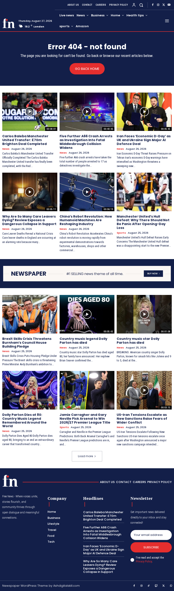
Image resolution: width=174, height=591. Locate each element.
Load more (85, 456)
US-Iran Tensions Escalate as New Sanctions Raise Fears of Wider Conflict (142, 418)
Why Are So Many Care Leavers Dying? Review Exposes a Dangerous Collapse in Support (29, 220)
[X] (163, 5)
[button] (141, 5)
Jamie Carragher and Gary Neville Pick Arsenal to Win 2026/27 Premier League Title (85, 418)
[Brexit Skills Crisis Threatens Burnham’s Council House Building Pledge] (29, 314)
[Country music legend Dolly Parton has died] (87, 314)
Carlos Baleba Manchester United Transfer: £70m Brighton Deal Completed (25, 140)
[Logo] (8, 23)
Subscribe (151, 547)
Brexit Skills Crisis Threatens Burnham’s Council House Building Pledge (26, 342)
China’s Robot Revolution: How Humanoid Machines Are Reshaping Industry (86, 220)
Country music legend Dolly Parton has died (83, 340)
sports (121, 232)
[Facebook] (152, 5)
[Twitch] (156, 586)
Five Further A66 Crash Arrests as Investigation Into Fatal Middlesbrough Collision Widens (86, 142)
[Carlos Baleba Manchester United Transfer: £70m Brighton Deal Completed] (29, 112)
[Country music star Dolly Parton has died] (144, 314)
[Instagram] (158, 5)
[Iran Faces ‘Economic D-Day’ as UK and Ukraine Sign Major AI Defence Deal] (144, 112)
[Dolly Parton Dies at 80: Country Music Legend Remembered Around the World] (29, 390)
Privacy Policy (144, 561)
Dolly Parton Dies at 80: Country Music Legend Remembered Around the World (24, 420)
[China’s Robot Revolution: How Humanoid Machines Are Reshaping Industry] (87, 192)
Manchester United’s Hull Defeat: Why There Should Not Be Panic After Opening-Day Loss (143, 222)
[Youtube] (169, 5)
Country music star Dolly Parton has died (138, 340)
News (6, 148)
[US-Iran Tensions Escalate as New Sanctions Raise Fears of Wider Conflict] (144, 390)
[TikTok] (149, 586)
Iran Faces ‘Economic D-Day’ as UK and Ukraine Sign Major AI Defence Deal (144, 140)
